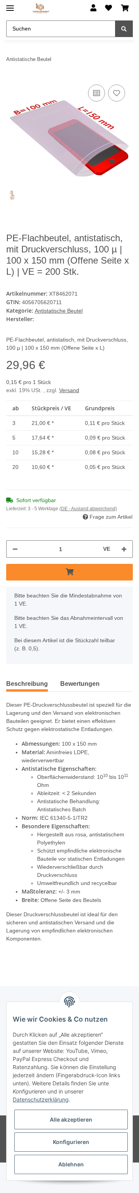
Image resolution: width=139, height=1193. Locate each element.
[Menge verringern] (15, 567)
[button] (93, 8)
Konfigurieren (71, 1142)
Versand (70, 408)
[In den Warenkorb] (69, 590)
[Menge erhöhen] (123, 567)
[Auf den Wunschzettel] (116, 93)
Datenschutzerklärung (41, 1099)
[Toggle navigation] (10, 5)
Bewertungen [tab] (85, 702)
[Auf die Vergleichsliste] (96, 93)
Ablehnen (71, 1164)
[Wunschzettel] (108, 8)
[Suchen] (124, 28)
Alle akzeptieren (71, 1119)
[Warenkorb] (125, 8)
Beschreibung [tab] (28, 702)
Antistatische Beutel (60, 321)
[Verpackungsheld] (41, 8)
